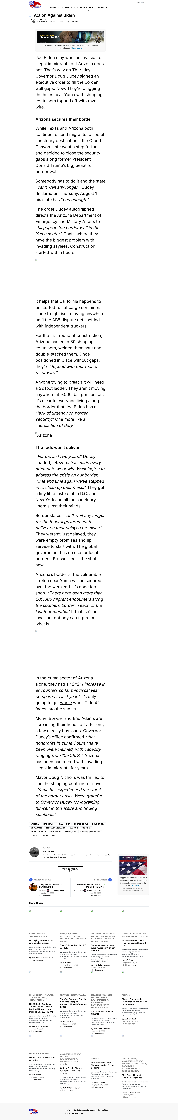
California (64, 824)
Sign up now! (77, 48)
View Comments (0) (70, 870)
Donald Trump (81, 824)
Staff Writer (48, 851)
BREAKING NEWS (98, 934)
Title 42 (44, 836)
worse (66, 702)
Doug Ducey (98, 824)
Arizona (35, 824)
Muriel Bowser (38, 832)
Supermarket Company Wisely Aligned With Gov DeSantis (103, 948)
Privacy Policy (77, 1113)
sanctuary (70, 832)
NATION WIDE (97, 939)
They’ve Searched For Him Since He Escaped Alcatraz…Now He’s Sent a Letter (73, 1003)
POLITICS (77, 890)
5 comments (68, 1090)
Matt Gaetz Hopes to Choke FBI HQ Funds (132, 1076)
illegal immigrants (55, 828)
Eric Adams (36, 828)
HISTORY (73, 995)
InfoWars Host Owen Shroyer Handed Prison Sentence (102, 1065)
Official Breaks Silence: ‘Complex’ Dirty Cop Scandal (71, 1071)
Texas (34, 836)
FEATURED (76, 936)
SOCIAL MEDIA (44, 1053)
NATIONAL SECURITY (38, 936)
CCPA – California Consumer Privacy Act (80, 1110)
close (71, 152)
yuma (55, 836)
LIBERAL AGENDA (67, 939)
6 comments (37, 1080)
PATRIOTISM (81, 939)
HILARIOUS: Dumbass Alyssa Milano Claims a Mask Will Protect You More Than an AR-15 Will (41, 1008)
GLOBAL (32, 934)
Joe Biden (86, 828)
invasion (73, 828)
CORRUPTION (65, 934)
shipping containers (90, 832)
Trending (82, 995)
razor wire (55, 832)
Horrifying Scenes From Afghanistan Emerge (41, 941)
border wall (49, 824)
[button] (141, 2)
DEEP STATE (65, 936)
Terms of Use (103, 1110)
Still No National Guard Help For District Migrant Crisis (134, 943)
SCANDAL (104, 941)
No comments (72, 22)
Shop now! (136, 886)
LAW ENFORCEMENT (37, 997)
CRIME (42, 890)
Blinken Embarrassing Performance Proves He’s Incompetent (134, 1002)
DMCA (67, 1113)
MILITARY (41, 934)
